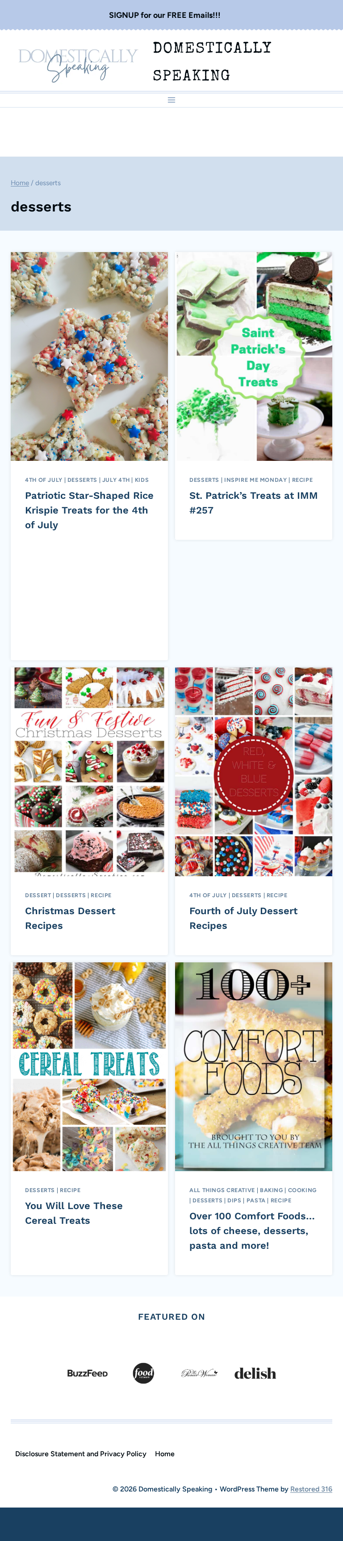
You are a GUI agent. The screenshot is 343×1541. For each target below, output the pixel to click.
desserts (82, 479)
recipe (302, 479)
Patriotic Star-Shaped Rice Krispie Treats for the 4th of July (89, 510)
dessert (38, 895)
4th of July (44, 479)
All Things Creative (222, 1190)
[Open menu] (171, 100)
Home (165, 1454)
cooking (302, 1190)
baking (271, 1190)
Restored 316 (311, 1489)
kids (142, 479)
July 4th (116, 479)
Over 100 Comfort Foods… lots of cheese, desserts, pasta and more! (252, 1230)
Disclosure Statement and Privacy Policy (80, 1454)
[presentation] (89, 356)
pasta (256, 1200)
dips (234, 1200)
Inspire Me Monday (255, 479)
